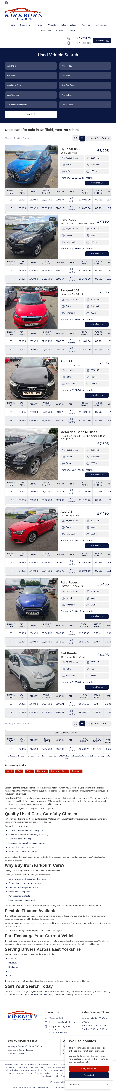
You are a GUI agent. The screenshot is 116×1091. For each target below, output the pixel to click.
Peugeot (76, 771)
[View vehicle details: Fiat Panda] (31, 670)
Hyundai (41, 771)
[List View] (82, 138)
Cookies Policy (83, 1062)
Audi (9, 771)
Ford (29, 771)
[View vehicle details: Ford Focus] (31, 599)
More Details (97, 183)
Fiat (19, 771)
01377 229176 (56, 1018)
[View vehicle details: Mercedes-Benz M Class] (31, 454)
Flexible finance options (19, 891)
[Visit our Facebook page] (6, 2)
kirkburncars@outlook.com (62, 1022)
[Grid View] (75, 138)
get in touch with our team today (38, 994)
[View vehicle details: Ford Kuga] (31, 237)
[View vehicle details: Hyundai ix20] (31, 166)
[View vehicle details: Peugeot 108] (31, 307)
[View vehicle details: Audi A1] (31, 378)
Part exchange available (19, 896)
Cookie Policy (58, 1087)
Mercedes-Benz (58, 771)
